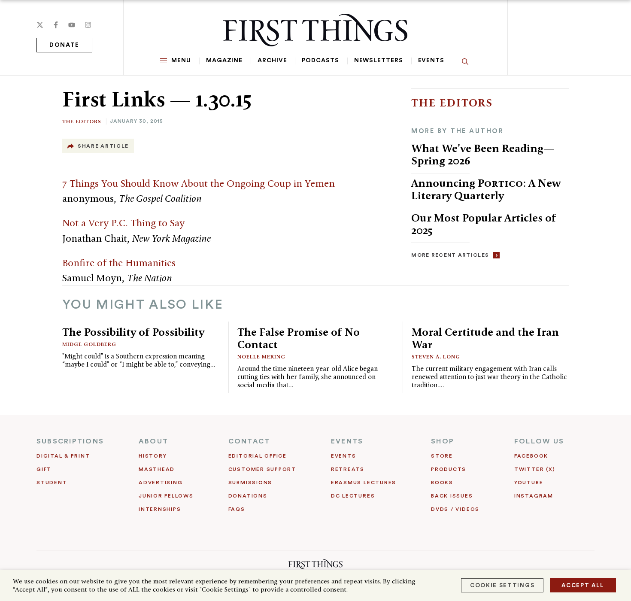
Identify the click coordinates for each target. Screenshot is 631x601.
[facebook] (56, 24)
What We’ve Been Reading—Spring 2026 (483, 154)
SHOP (442, 441)
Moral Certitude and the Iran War (485, 338)
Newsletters (378, 61)
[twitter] (39, 24)
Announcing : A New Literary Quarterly (486, 189)
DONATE (64, 45)
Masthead (157, 469)
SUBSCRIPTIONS (70, 441)
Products (448, 469)
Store (442, 455)
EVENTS (347, 441)
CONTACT (249, 441)
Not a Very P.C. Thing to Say (123, 223)
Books (442, 482)
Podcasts (320, 61)
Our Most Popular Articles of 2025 (483, 224)
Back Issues (452, 495)
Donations (247, 495)
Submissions (250, 482)
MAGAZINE (224, 61)
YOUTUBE (528, 482)
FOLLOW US (539, 441)
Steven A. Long (436, 356)
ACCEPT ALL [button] (582, 585)
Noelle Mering (261, 356)
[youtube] (71, 24)
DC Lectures (353, 495)
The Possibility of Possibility (133, 332)
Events (431, 61)
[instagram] (88, 24)
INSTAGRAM (533, 495)
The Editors (81, 121)
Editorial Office (257, 455)
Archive (272, 61)
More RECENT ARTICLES (450, 255)
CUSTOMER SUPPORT (262, 469)
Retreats (347, 469)
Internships (160, 509)
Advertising (160, 482)
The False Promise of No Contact (298, 338)
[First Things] (315, 30)
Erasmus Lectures (363, 482)
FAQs (236, 509)
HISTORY (153, 455)
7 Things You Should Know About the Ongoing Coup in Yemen (198, 183)
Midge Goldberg (89, 344)
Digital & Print (63, 455)
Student (51, 482)
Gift (44, 469)
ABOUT (153, 441)
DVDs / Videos (455, 509)
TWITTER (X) (534, 469)
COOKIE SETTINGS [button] (502, 585)
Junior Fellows (166, 495)
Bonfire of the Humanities (119, 263)
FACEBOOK (531, 455)
